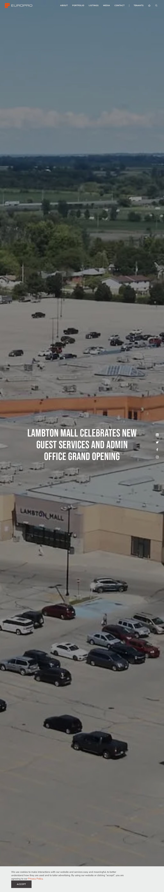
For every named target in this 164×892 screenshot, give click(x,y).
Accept (21, 884)
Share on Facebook (157, 449)
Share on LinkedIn (157, 435)
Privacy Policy (35, 878)
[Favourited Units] (149, 6)
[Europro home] (18, 5)
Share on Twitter (157, 442)
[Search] (156, 5)
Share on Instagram (157, 457)
